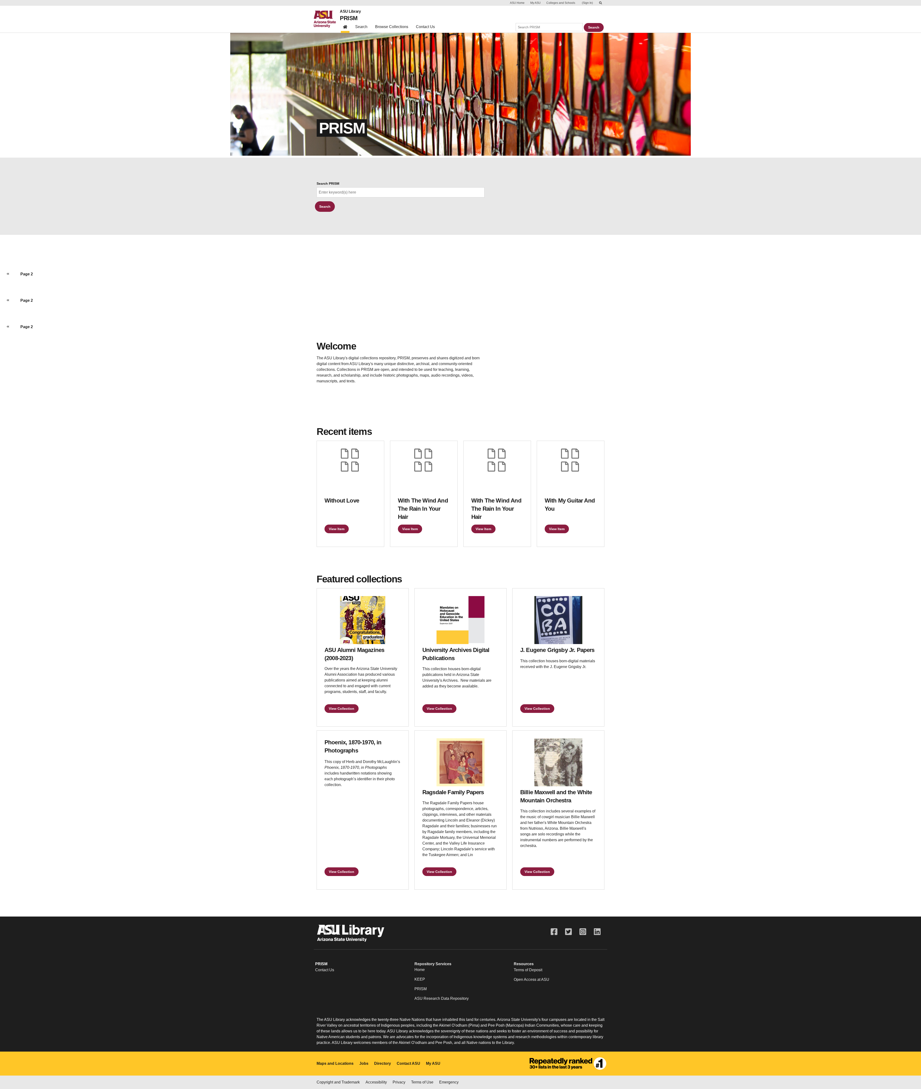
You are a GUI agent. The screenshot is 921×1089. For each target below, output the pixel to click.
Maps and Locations (335, 1063)
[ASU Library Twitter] (568, 931)
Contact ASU (408, 1063)
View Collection (341, 708)
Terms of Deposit (528, 970)
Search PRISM (328, 183)
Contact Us (425, 27)
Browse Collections (391, 27)
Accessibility (376, 1082)
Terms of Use (422, 1082)
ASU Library (350, 11)
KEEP (419, 979)
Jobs (363, 1063)
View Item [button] (336, 529)
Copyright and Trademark (338, 1082)
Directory (382, 1063)
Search (361, 27)
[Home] (327, 19)
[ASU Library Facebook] (554, 931)
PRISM (348, 18)
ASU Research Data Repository (441, 998)
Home (419, 970)
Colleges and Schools (560, 3)
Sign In (587, 2)
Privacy (399, 1082)
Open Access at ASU (531, 979)
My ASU (535, 3)
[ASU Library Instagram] (583, 931)
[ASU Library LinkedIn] (597, 931)
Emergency (449, 1082)
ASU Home (517, 3)
